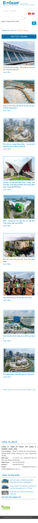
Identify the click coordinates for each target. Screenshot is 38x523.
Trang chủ (5, 30)
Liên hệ (13, 11)
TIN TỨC (6, 11)
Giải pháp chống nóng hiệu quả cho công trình (18, 374)
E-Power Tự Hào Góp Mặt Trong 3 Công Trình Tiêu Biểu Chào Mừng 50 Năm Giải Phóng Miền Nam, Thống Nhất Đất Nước (19, 185)
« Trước (8, 390)
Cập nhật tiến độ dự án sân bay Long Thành (17, 297)
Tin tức (13, 30)
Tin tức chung (23, 30)
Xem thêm (7, 72)
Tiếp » (29, 390)
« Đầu (4, 390)
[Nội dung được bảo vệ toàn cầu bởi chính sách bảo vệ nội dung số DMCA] (6, 508)
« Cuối (33, 390)
